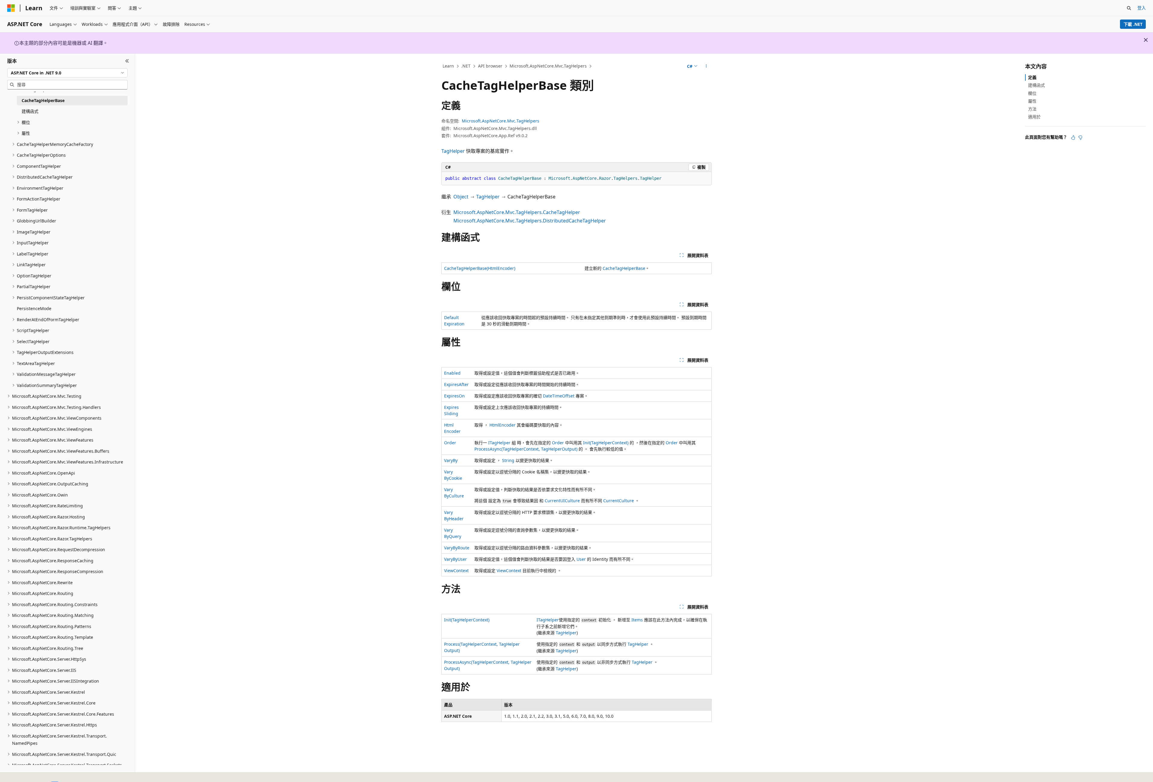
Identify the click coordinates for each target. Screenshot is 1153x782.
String (508, 460)
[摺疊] (127, 61)
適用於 (1034, 116)
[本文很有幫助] (1073, 137)
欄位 (1032, 93)
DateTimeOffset (558, 396)
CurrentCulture (618, 500)
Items (637, 620)
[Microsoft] (11, 8)
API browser (490, 66)
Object (460, 196)
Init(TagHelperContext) (605, 442)
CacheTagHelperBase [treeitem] (43, 100)
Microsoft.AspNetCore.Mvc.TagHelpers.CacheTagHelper (516, 212)
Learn (448, 66)
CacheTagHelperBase (624, 268)
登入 (1141, 8)
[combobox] (67, 72)
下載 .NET (1133, 24)
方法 (1032, 109)
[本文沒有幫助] (1080, 137)
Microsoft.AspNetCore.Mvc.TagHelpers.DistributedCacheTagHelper (529, 220)
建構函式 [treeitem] (30, 111)
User (581, 559)
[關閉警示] (1146, 40)
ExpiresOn (454, 396)
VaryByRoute (456, 548)
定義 (1032, 77)
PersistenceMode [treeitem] (34, 308)
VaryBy (451, 460)
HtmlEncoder (502, 425)
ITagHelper (499, 442)
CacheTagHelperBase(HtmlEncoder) (479, 268)
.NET (466, 66)
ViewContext (456, 570)
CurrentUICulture (562, 500)
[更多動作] (706, 66)
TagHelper (453, 151)
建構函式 (1036, 85)
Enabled (452, 373)
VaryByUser (455, 559)
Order (450, 442)
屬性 (1032, 101)
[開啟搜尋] (1129, 8)
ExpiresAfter (456, 384)
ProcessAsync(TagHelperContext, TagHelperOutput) (525, 449)
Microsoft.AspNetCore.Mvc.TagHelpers (548, 66)
